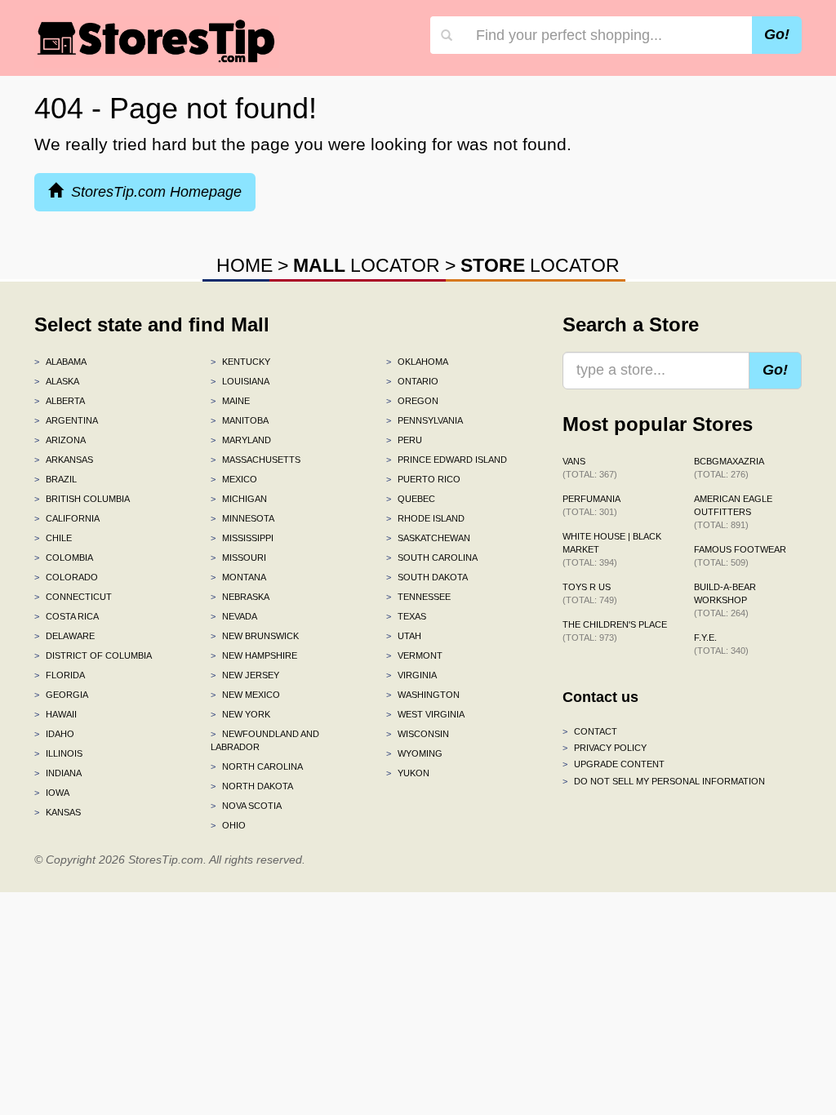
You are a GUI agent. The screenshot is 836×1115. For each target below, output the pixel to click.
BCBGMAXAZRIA (729, 467)
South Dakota (427, 577)
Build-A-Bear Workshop (725, 600)
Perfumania (591, 505)
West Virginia (425, 714)
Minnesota (242, 518)
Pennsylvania (424, 420)
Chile (53, 538)
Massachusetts (255, 459)
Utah (403, 636)
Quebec (410, 499)
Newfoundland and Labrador (265, 740)
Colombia (63, 557)
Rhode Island (425, 518)
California (67, 518)
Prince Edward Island (446, 459)
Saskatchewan (428, 538)
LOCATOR (366, 265)
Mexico (234, 479)
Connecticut (73, 597)
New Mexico (245, 695)
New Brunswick (255, 636)
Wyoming (414, 753)
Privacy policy (605, 748)
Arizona (60, 440)
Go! (776, 34)
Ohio (228, 825)
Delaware (64, 636)
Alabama (60, 361)
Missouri (238, 557)
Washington (423, 695)
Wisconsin (417, 734)
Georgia (61, 695)
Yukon (407, 773)
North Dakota (252, 786)
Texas (406, 616)
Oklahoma (417, 361)
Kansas (57, 812)
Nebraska (240, 597)
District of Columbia (93, 655)
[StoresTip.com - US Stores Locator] (156, 40)
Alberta (59, 401)
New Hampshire (254, 655)
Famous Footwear (740, 555)
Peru (404, 440)
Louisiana (240, 381)
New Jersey (245, 675)
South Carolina (432, 557)
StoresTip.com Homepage (152, 192)
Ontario (412, 381)
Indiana (58, 773)
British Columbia (82, 499)
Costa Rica (66, 616)
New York (240, 714)
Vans (590, 467)
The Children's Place (615, 631)
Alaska (56, 381)
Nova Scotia (246, 806)
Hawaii (55, 714)
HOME (244, 265)
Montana (238, 577)
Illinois (58, 753)
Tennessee (418, 597)
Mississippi (242, 538)
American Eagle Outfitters (733, 512)
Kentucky (240, 361)
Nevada (234, 616)
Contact (590, 731)
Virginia (411, 675)
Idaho (54, 734)
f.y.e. (721, 644)
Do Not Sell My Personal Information (664, 781)
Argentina (66, 420)
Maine (230, 401)
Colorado (66, 577)
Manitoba (240, 420)
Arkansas (63, 459)
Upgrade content (614, 764)
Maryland (241, 440)
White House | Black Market (612, 549)
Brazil (55, 479)
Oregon (412, 401)
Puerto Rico (423, 479)
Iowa (51, 792)
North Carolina (257, 766)
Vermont (414, 655)
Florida (59, 675)
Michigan (239, 499)
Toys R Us (590, 593)
